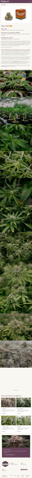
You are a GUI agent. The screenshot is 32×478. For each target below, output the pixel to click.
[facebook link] (23, 469)
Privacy (12, 475)
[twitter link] (21, 469)
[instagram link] (25, 469)
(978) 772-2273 (4, 470)
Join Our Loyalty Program (10, 454)
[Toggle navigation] (30, 1)
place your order (14, 62)
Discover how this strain (20, 44)
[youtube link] (26, 469)
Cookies (15, 475)
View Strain (3, 413)
